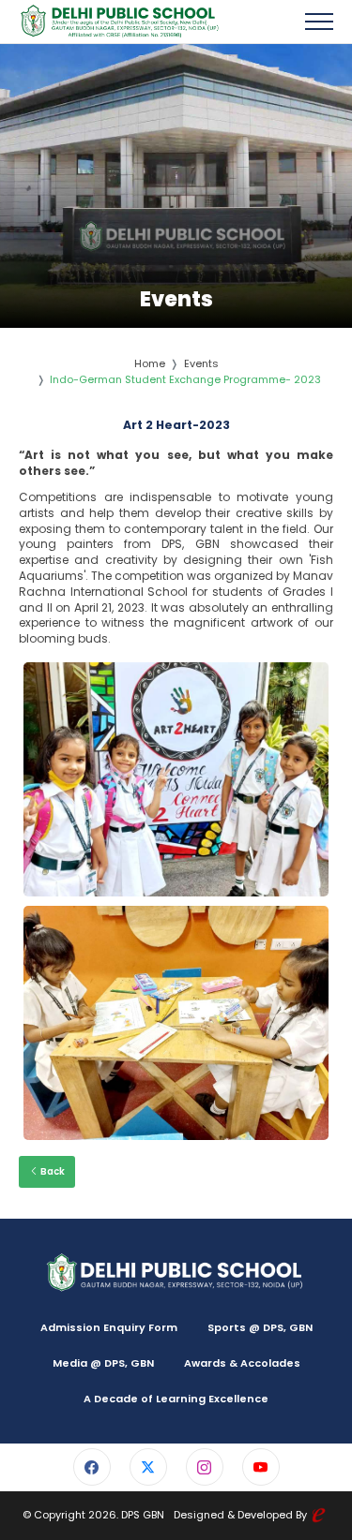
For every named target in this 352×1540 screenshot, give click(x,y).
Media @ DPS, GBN (103, 1362)
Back (51, 1171)
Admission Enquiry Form (108, 1327)
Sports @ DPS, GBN (260, 1327)
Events (201, 363)
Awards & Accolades (242, 1362)
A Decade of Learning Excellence (176, 1398)
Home (149, 363)
